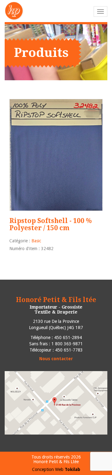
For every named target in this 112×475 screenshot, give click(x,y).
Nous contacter (56, 358)
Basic (36, 240)
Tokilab (72, 469)
